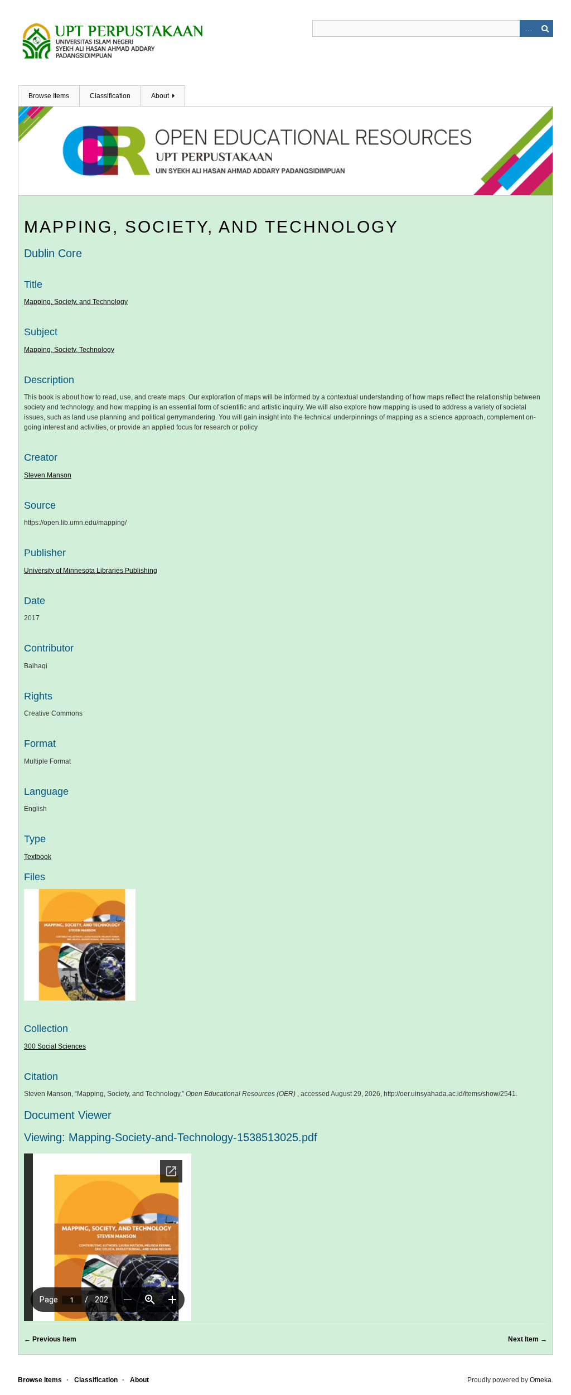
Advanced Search (528, 28)
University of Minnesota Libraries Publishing (90, 571)
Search (544, 28)
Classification (110, 96)
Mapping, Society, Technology (69, 350)
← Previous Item (50, 1339)
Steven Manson (47, 475)
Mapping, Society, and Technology (211, 227)
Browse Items (48, 96)
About (160, 96)
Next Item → (527, 1339)
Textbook (37, 857)
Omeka (540, 1380)
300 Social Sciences (55, 1046)
